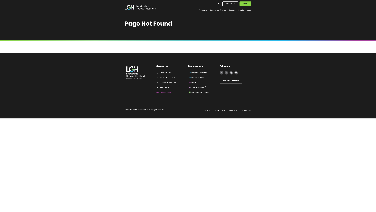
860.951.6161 (165, 87)
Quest (193, 82)
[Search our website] (219, 3)
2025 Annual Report (164, 92)
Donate (245, 4)
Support (232, 10)
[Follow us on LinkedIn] (221, 73)
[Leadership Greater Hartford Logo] (140, 7)
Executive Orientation (199, 73)
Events (241, 10)
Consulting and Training (200, 92)
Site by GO (207, 110)
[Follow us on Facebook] (226, 73)
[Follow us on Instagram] (231, 73)
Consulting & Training (218, 10)
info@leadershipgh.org (168, 82)
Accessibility (246, 110)
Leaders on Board (197, 77)
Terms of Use (233, 110)
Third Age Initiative (198, 87)
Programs (203, 10)
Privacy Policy (220, 110)
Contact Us (230, 4)
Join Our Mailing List (231, 81)
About (249, 10)
